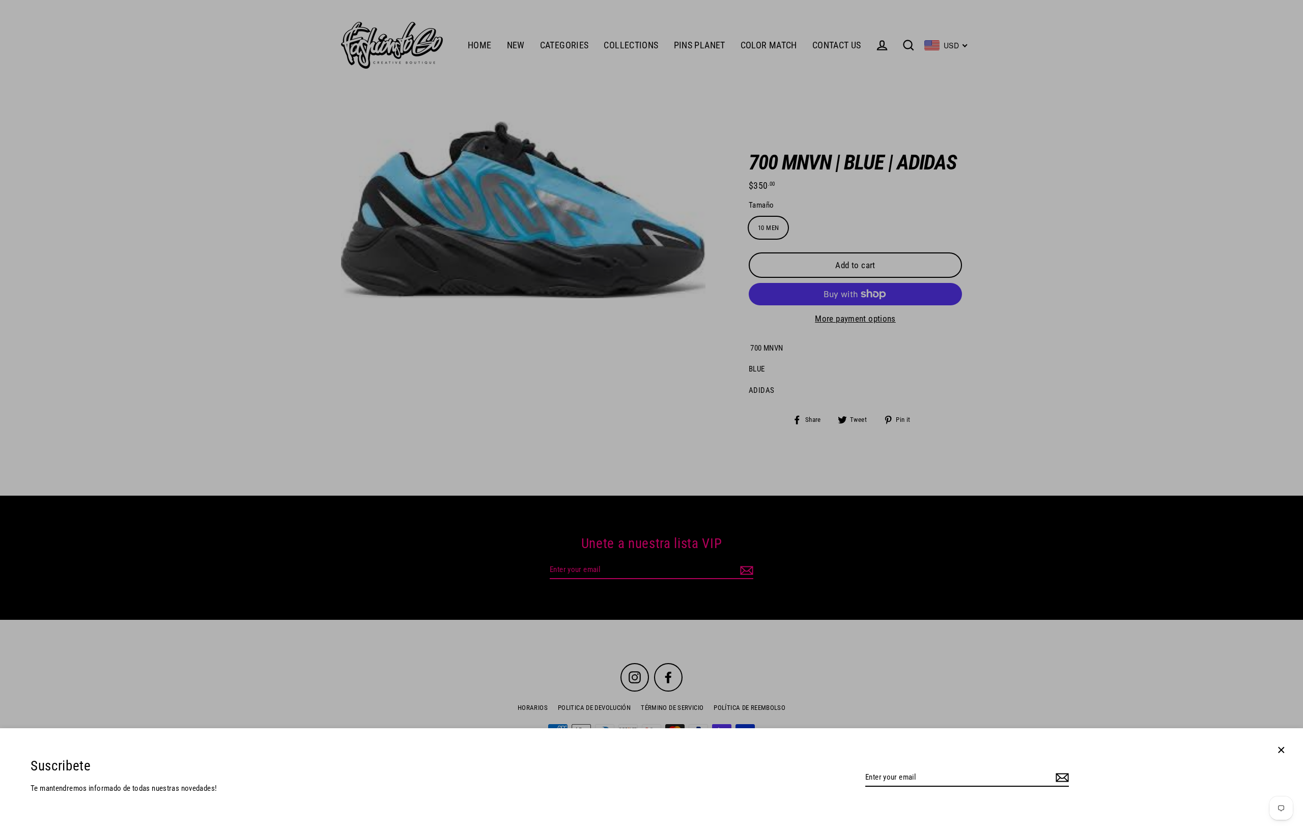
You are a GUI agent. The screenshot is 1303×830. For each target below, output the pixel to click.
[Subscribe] (1061, 778)
